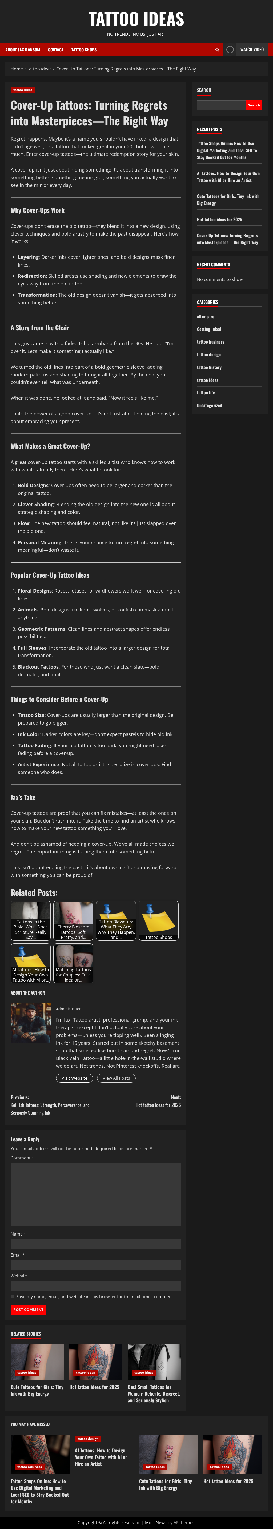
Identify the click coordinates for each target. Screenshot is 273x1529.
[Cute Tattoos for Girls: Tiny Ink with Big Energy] (37, 1362)
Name (18, 1234)
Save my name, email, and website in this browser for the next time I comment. (95, 1297)
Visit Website (74, 1078)
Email (18, 1255)
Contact (55, 49)
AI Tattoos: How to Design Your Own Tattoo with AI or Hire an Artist (228, 176)
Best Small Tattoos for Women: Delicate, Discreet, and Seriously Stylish (154, 1393)
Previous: (50, 1105)
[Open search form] (217, 50)
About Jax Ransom (22, 49)
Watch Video (252, 49)
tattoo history (209, 367)
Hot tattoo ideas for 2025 (94, 1386)
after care (205, 316)
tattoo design (209, 354)
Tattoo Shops (84, 49)
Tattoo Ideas (136, 18)
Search (204, 90)
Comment (22, 1158)
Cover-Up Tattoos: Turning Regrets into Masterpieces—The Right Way (227, 238)
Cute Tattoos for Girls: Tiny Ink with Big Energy (37, 1390)
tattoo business (211, 342)
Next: (158, 1101)
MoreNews (156, 1523)
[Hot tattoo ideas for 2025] (96, 1362)
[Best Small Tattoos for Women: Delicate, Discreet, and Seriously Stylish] (154, 1362)
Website (19, 1276)
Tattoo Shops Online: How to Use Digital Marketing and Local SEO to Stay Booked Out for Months (227, 150)
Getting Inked (209, 329)
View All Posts (116, 1078)
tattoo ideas (22, 90)
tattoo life (206, 392)
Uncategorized (209, 405)
